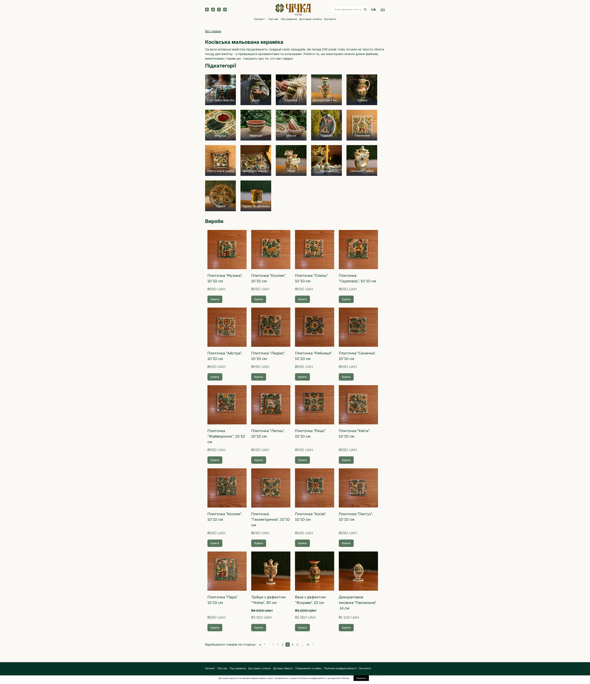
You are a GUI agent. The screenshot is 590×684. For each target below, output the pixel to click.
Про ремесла (289, 19)
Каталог (259, 19)
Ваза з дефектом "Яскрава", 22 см (310, 600)
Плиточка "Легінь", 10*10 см (268, 434)
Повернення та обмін (308, 668)
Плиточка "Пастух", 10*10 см (356, 517)
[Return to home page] (293, 9)
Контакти (330, 19)
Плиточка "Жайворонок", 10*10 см (226, 436)
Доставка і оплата (310, 19)
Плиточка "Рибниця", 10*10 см (313, 356)
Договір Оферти (283, 668)
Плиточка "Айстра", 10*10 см (224, 356)
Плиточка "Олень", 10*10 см (311, 278)
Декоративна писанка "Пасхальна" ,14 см (357, 602)
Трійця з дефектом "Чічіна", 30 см (268, 600)
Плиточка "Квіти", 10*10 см (354, 434)
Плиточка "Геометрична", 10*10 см (270, 519)
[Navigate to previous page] (273, 644)
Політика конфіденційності (340, 668)
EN (383, 9)
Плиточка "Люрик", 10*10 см (268, 356)
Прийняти (361, 678)
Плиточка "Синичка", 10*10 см (357, 356)
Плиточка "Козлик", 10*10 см (268, 278)
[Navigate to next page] (312, 644)
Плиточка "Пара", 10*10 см (222, 600)
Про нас (273, 19)
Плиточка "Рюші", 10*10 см (310, 434)
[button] (207, 9)
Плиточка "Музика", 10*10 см (225, 278)
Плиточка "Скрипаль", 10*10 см (357, 278)
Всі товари (213, 31)
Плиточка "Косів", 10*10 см (310, 517)
